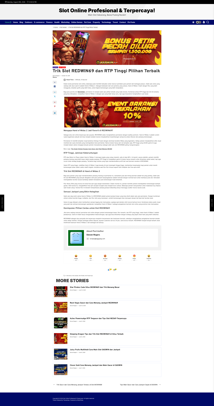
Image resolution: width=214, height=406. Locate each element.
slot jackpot (75, 275)
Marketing (65, 22)
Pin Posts (131, 22)
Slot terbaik (82, 275)
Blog (21, 22)
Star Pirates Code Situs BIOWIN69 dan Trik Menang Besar (95, 287)
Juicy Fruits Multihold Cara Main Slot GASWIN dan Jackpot (95, 350)
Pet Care (87, 22)
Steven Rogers (56, 75)
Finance (49, 22)
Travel (115, 22)
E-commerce (39, 22)
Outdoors (28, 22)
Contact (122, 22)
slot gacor (69, 275)
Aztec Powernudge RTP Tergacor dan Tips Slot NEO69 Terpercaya (98, 318)
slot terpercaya (89, 275)
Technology (106, 22)
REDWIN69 (81, 92)
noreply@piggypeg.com (97, 239)
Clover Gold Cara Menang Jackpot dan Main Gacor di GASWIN (96, 365)
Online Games (76, 22)
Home (7, 22)
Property (96, 22)
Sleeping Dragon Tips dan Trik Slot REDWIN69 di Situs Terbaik (96, 334)
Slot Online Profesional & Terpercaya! (107, 10)
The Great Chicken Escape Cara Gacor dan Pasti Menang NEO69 (91, 149)
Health (57, 22)
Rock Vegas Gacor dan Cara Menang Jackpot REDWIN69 (94, 303)
